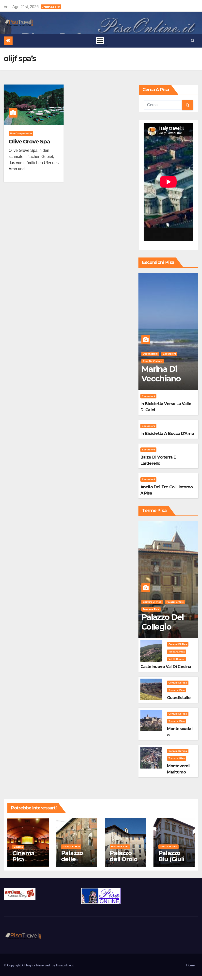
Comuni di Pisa (152, 601)
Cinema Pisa (23, 856)
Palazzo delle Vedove (72, 859)
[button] (192, 40)
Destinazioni (150, 353)
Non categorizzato (21, 133)
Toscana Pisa (151, 609)
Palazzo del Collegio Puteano (162, 626)
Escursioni (169, 353)
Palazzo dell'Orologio (123, 859)
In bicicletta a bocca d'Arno (167, 433)
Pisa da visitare (152, 361)
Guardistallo (178, 697)
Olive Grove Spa (29, 141)
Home (190, 965)
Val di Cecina (176, 659)
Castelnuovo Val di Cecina (165, 666)
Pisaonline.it (65, 965)
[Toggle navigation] (100, 41)
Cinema (18, 846)
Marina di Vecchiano (161, 373)
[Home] (8, 40)
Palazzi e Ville (175, 601)
